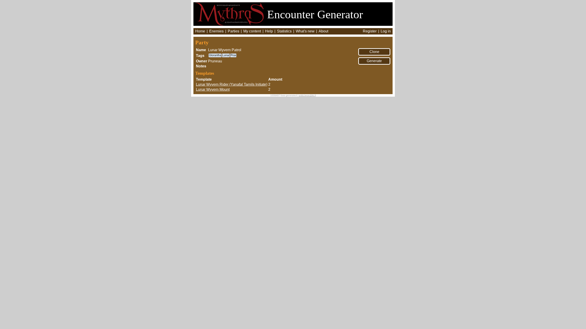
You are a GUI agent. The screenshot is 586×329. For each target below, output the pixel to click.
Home (200, 31)
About (323, 31)
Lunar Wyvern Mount (213, 89)
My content (252, 31)
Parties (233, 31)
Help (269, 31)
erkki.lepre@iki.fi (307, 95)
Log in (386, 31)
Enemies (216, 31)
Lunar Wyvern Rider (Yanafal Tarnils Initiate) (231, 84)
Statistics (284, 31)
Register (370, 31)
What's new (305, 31)
